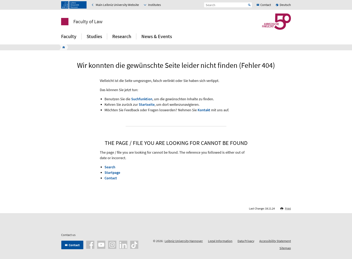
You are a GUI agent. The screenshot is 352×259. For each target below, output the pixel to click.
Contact (110, 178)
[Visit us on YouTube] (101, 244)
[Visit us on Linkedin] (123, 244)
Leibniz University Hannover (184, 241)
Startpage (112, 172)
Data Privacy (246, 241)
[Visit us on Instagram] (112, 244)
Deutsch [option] (285, 5)
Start (249, 4)
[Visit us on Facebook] (90, 244)
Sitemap (285, 248)
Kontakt (204, 110)
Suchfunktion (141, 99)
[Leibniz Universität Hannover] (74, 5)
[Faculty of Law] (62, 47)
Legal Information (220, 241)
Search (109, 167)
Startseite (147, 104)
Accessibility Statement (275, 241)
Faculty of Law (87, 21)
